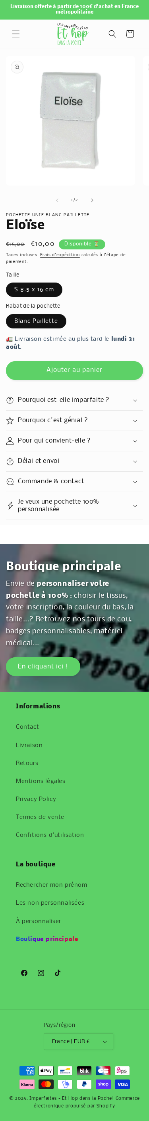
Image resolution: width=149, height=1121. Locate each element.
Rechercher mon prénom (51, 885)
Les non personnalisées (50, 903)
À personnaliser (38, 921)
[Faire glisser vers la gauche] (57, 200)
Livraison (29, 745)
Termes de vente (40, 817)
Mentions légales (41, 781)
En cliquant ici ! (43, 666)
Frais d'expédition (60, 255)
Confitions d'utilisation (50, 835)
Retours (27, 763)
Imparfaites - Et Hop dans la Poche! (71, 1098)
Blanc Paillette (36, 321)
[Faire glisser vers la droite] (92, 200)
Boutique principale (47, 939)
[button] (16, 34)
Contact (27, 727)
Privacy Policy (36, 799)
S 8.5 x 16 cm (34, 290)
